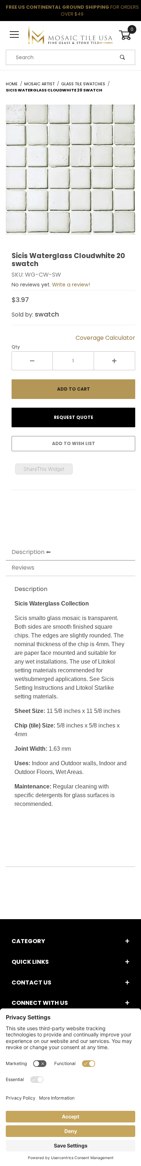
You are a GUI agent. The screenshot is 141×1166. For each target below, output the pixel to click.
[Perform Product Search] (122, 57)
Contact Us (31, 982)
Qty (16, 347)
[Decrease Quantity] (32, 360)
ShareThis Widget (44, 469)
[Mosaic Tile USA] (70, 34)
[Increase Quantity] (114, 360)
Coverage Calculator (105, 338)
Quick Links (30, 962)
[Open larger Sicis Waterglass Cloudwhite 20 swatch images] (70, 175)
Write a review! (71, 284)
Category (28, 941)
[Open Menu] (14, 35)
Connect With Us (40, 1003)
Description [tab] (28, 552)
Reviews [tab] (23, 567)
